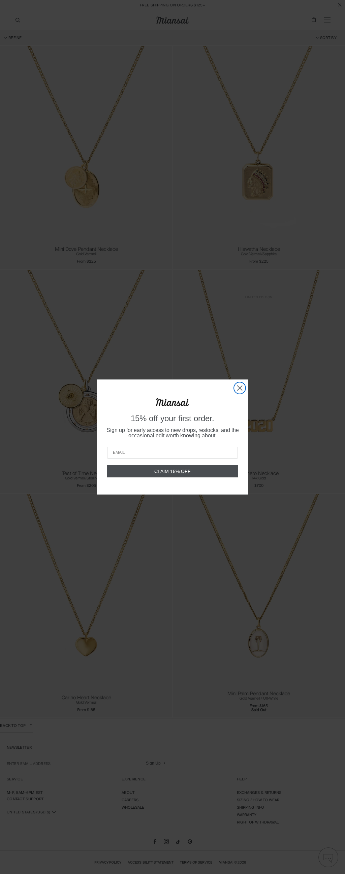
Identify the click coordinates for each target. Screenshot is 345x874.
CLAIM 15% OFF (172, 471)
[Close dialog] (240, 388)
